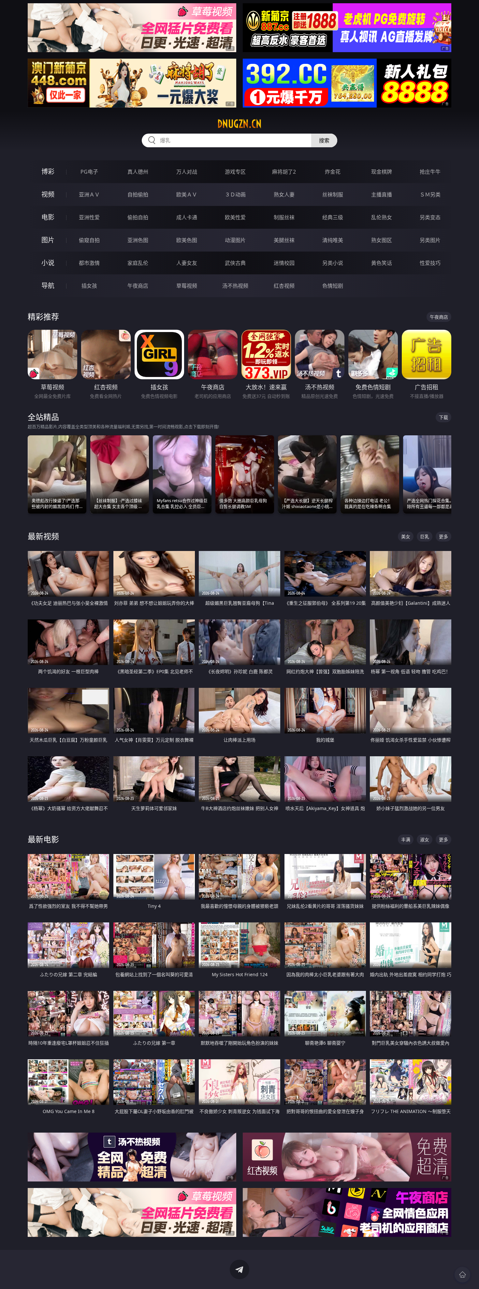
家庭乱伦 (137, 263)
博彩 (47, 171)
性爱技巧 (430, 263)
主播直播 (381, 194)
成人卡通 (186, 217)
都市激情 (89, 263)
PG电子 (89, 171)
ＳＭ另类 (430, 194)
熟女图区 (381, 240)
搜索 (324, 140)
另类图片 (430, 240)
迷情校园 (284, 263)
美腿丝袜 (284, 240)
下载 (443, 417)
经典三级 (332, 217)
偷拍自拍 (137, 217)
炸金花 (333, 171)
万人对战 (186, 171)
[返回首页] (462, 1274)
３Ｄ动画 (235, 194)
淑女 (424, 839)
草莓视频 (186, 285)
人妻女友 (186, 263)
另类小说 (332, 263)
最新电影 (43, 839)
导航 (47, 285)
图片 (47, 240)
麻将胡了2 (284, 171)
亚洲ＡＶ (89, 194)
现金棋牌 (381, 171)
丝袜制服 (332, 194)
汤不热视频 (235, 285)
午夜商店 (137, 285)
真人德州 (137, 171)
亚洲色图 (137, 240)
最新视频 (43, 536)
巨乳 (424, 536)
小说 (47, 262)
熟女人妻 (284, 194)
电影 (47, 217)
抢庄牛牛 (430, 171)
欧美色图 (186, 240)
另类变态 (430, 217)
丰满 (405, 839)
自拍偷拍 (137, 194)
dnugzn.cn (239, 123)
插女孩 (89, 285)
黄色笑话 (381, 263)
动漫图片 (235, 240)
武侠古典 (235, 263)
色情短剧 (332, 285)
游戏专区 (235, 171)
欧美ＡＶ (186, 194)
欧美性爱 (235, 217)
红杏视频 (284, 285)
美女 (405, 536)
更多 (443, 536)
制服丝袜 (284, 217)
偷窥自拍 (89, 240)
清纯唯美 (332, 240)
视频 (47, 194)
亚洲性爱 (89, 217)
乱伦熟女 (381, 217)
